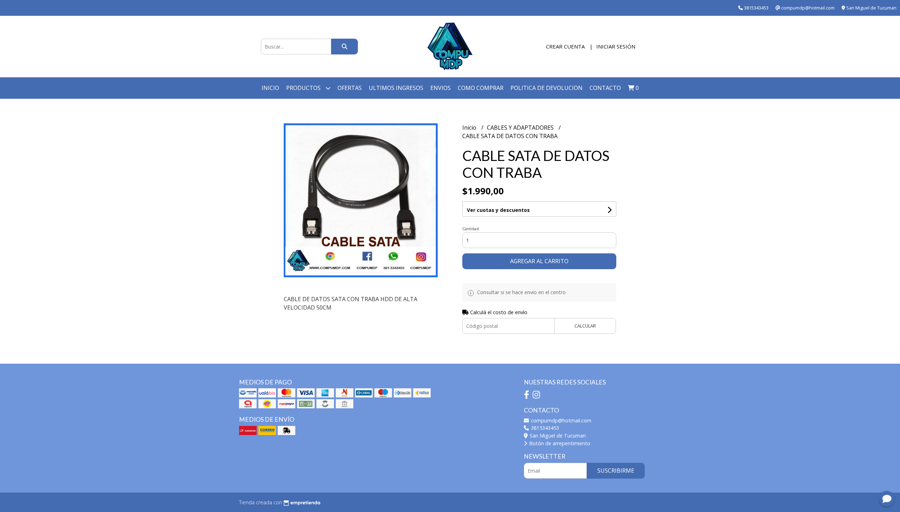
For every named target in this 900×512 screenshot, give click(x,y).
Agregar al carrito (539, 261)
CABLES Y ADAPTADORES (521, 127)
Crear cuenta (565, 46)
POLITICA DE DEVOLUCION (546, 88)
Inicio (270, 88)
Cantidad (470, 228)
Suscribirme (615, 470)
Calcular (585, 326)
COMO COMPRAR (480, 88)
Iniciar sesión (615, 46)
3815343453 (544, 427)
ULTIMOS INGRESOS (396, 88)
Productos (304, 88)
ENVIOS (440, 88)
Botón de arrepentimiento (559, 443)
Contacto (605, 88)
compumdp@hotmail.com (560, 420)
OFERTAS (350, 88)
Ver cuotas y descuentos (498, 210)
